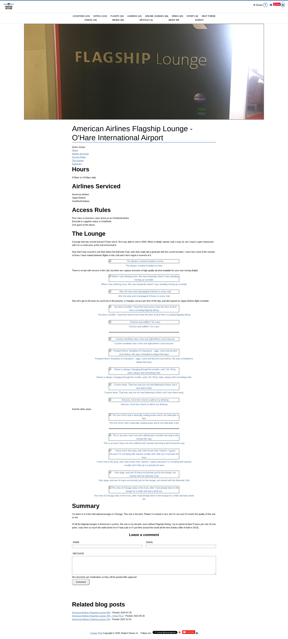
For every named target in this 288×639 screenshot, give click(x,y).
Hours (75, 150)
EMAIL (149, 542)
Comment (81, 582)
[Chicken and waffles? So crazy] (144, 319)
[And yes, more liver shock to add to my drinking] (144, 397)
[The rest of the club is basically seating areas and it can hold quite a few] (144, 412)
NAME (76, 542)
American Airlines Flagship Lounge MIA (91, 612)
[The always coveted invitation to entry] (144, 258)
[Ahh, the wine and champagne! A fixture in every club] (144, 289)
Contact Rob (96, 633)
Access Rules (79, 157)
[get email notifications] (197, 633)
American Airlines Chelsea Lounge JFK (91, 619)
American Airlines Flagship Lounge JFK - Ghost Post (97, 616)
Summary (77, 164)
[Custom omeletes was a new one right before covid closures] (144, 336)
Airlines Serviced (80, 153)
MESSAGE (78, 553)
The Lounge (78, 160)
